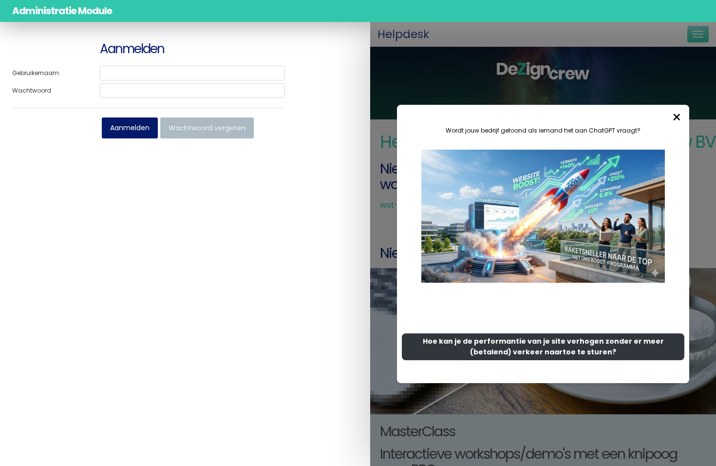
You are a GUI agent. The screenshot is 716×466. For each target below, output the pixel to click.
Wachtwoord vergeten (207, 128)
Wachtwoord (31, 90)
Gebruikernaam (35, 73)
